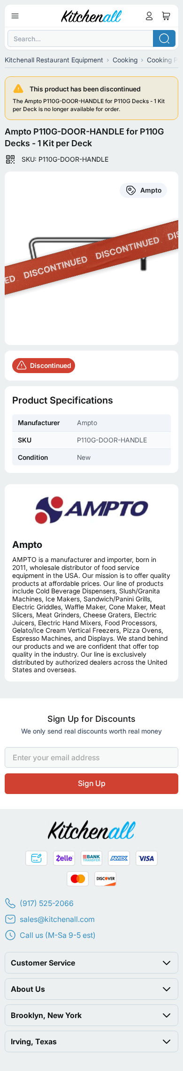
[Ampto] (91, 510)
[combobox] (91, 38)
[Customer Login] (149, 15)
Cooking (125, 60)
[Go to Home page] (92, 15)
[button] (91, 962)
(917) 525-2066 (47, 903)
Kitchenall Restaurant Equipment (54, 60)
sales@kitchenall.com (57, 919)
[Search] (164, 38)
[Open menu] (15, 15)
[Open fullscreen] (91, 258)
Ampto (27, 544)
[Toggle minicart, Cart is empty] (166, 15)
